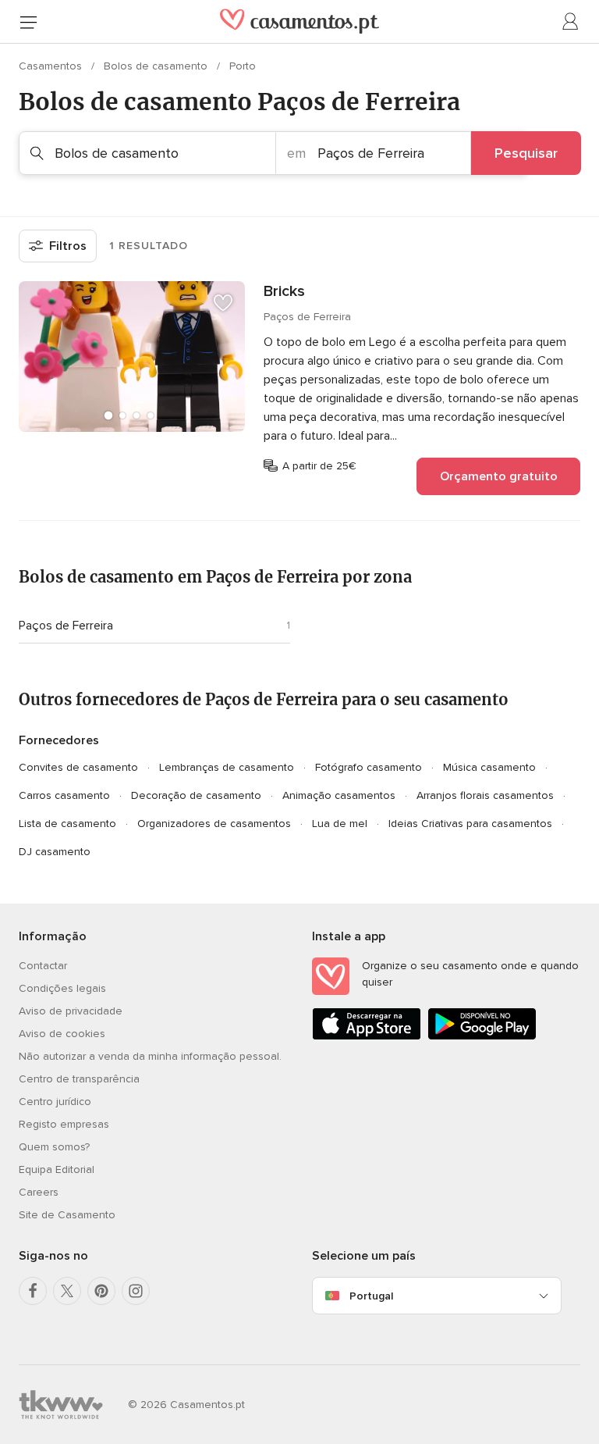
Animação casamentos (338, 795)
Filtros (68, 246)
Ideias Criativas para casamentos (470, 823)
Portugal (371, 1296)
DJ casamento (54, 851)
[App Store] (366, 1036)
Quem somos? (54, 1146)
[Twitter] (67, 1291)
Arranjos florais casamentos (485, 795)
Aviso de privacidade (70, 1011)
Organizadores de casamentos (214, 823)
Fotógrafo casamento (368, 767)
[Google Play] (482, 1036)
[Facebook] (33, 1291)
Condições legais (62, 988)
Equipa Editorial (56, 1169)
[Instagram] (136, 1291)
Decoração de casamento (196, 795)
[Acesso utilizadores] (571, 22)
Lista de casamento (67, 823)
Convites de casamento (78, 767)
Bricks (284, 291)
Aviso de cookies (62, 1033)
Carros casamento (64, 795)
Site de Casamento (67, 1214)
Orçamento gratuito (499, 476)
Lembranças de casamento (226, 767)
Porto (242, 66)
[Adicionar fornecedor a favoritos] (223, 303)
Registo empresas (64, 1124)
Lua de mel (339, 823)
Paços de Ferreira (66, 625)
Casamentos (52, 66)
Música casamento (489, 767)
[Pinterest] (101, 1291)
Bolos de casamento (157, 66)
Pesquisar (526, 153)
